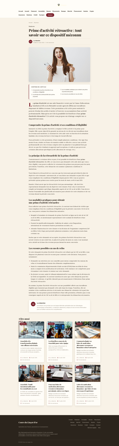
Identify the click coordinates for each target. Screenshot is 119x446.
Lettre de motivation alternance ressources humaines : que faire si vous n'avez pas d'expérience (86, 387)
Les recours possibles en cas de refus (72, 94)
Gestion (85, 11)
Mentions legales (92, 427)
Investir (27, 11)
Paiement (34, 11)
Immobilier (41, 11)
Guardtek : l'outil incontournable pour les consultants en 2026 (28, 386)
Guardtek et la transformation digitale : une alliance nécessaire (29, 343)
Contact (50, 15)
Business (29, 15)
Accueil (21, 11)
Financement (78, 11)
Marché (70, 11)
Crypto (92, 11)
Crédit (35, 15)
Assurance (22, 15)
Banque (63, 11)
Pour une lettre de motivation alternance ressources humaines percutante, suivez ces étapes (58, 387)
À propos (41, 15)
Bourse (49, 11)
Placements (56, 11)
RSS (99, 427)
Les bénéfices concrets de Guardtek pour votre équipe (58, 342)
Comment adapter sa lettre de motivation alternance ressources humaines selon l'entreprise (86, 344)
